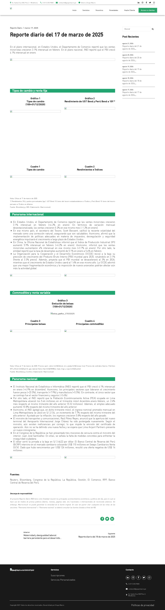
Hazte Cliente (129, 10)
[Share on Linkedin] (112, 519)
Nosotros (99, 10)
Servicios (86, 10)
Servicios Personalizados (63, 579)
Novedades (113, 10)
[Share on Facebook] (102, 519)
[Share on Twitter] (107, 519)
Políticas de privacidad (142, 605)
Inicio (74, 10)
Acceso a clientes (148, 10)
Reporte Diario (16, 28)
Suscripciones (58, 575)
